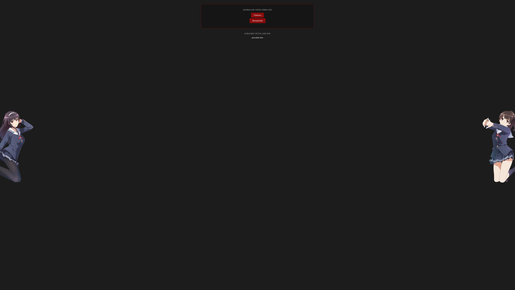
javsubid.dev (257, 38)
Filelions (257, 15)
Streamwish (257, 21)
